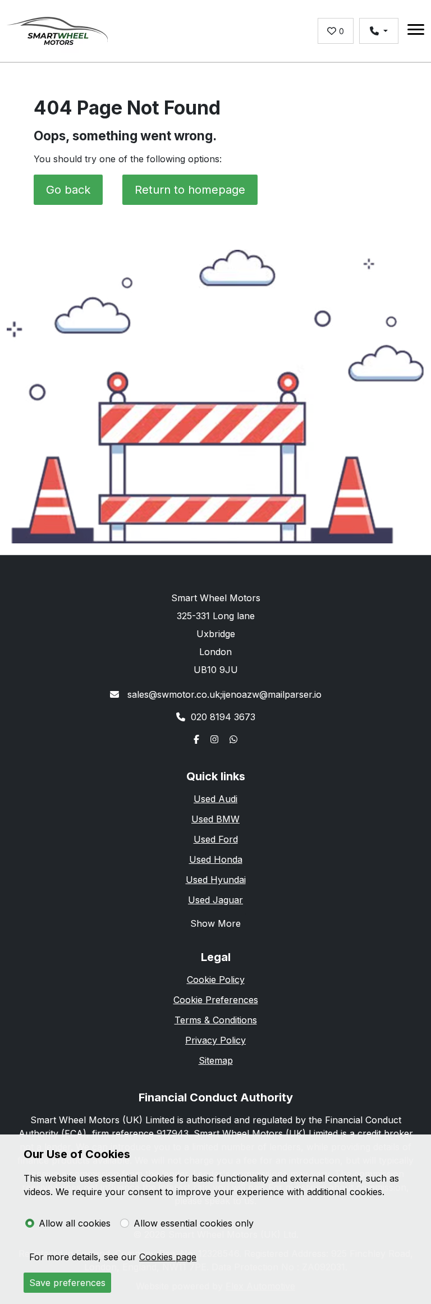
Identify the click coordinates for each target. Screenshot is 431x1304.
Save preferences (67, 1282)
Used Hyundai (216, 879)
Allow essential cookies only (194, 1223)
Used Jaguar (215, 899)
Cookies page (167, 1256)
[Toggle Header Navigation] (415, 31)
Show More (215, 923)
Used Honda (215, 859)
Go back (68, 189)
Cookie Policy (216, 979)
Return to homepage (190, 189)
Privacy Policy (215, 1040)
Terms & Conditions (216, 1020)
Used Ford (216, 839)
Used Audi (215, 798)
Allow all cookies (75, 1223)
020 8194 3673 (223, 716)
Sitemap (216, 1060)
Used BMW (215, 819)
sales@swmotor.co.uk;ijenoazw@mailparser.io (223, 694)
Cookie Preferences (215, 999)
